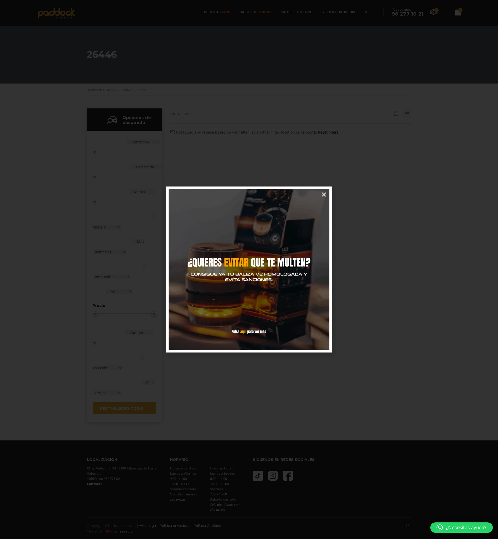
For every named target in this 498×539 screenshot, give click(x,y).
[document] (249, 269)
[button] (461, 527)
